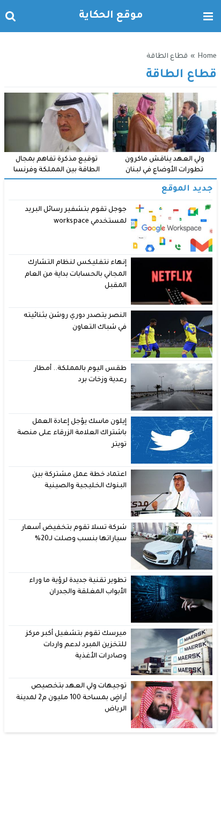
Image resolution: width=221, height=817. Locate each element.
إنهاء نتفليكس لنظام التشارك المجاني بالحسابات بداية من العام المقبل (76, 274)
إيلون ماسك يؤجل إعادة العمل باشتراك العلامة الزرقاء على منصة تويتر (72, 433)
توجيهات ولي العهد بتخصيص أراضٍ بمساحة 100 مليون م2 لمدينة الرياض (71, 698)
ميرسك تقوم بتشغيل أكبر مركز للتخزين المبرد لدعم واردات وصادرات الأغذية (76, 645)
